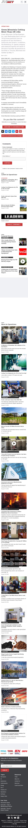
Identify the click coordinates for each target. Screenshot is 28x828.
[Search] (21, 2)
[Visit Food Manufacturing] (10, 751)
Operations (5, 26)
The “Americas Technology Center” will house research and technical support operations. (12, 402)
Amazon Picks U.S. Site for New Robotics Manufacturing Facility (12, 681)
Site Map (15, 823)
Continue (7, 163)
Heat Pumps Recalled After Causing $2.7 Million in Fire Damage (14, 541)
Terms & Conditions (8, 822)
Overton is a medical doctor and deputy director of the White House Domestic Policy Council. (13, 599)
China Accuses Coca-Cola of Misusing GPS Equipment (9, 251)
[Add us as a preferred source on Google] (20, 131)
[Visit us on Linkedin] (18, 818)
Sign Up (5, 770)
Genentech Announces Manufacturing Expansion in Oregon (11, 482)
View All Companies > (14, 224)
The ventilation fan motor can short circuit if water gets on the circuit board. (13, 545)
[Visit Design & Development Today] (3, 751)
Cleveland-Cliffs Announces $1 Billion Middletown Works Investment (11, 512)
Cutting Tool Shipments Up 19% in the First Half (9, 188)
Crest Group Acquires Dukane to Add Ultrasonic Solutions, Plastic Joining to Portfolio (11, 626)
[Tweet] (13, 131)
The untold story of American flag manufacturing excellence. (13, 709)
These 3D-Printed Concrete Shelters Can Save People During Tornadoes (13, 455)
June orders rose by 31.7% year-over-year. (11, 375)
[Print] (2, 131)
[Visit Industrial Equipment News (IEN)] (17, 751)
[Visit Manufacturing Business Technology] (17, 753)
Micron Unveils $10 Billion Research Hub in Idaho (8, 206)
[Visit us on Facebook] (9, 818)
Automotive (5, 509)
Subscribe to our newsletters (14, 127)
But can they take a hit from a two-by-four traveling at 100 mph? (13, 458)
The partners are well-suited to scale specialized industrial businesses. (13, 630)
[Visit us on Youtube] (15, 818)
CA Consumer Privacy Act (20, 822)
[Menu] (25, 2)
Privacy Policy (23, 820)
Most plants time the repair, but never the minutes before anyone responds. (13, 349)
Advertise (16, 820)
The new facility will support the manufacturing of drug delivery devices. (13, 486)
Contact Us (9, 820)
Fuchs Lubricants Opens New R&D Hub (9, 197)
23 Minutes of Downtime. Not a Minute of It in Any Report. (9, 180)
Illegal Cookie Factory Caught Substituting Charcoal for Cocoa (12, 654)
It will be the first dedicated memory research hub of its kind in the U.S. (13, 430)
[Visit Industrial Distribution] (3, 753)
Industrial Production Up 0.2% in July (10, 569)
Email (2, 763)
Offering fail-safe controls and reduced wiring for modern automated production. (13, 737)
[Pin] (16, 131)
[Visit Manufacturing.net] (10, 753)
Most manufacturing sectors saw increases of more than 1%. (12, 571)
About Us (3, 820)
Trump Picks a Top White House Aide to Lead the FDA (13, 596)
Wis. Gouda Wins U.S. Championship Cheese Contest (8, 241)
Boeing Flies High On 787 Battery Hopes (9, 260)
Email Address (6, 156)
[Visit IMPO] (24, 751)
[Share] (6, 131)
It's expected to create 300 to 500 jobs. (11, 683)
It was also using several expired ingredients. (12, 657)
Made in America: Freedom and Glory (11, 706)
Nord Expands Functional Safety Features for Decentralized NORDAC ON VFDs (13, 734)
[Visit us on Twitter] (12, 818)
